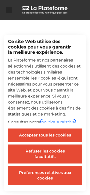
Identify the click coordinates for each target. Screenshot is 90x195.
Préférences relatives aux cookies (45, 175)
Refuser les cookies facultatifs (45, 154)
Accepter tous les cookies (45, 135)
